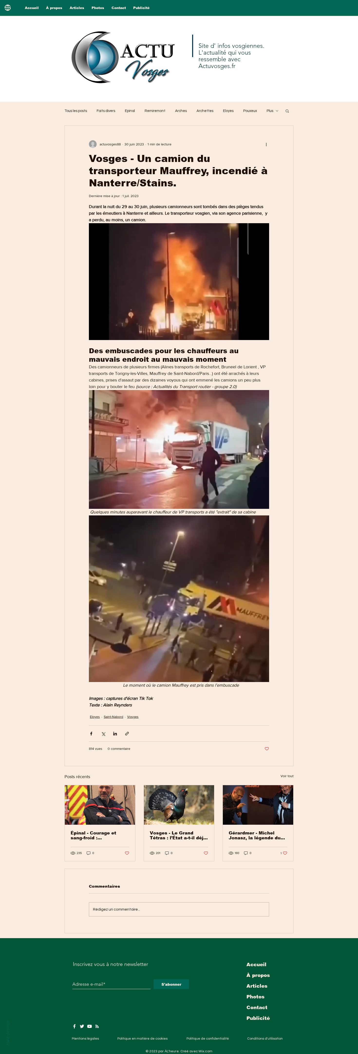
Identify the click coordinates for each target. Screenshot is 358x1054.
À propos (258, 975)
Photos (255, 996)
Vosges (133, 717)
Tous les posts (76, 111)
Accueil (256, 964)
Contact (256, 1007)
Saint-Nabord (113, 717)
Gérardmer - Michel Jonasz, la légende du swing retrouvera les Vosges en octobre (255, 835)
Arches (181, 111)
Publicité (258, 1018)
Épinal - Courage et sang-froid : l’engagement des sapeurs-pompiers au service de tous (96, 835)
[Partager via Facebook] (91, 733)
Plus (270, 111)
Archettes (205, 111)
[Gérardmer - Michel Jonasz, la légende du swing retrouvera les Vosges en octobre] (258, 805)
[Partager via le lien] (127, 733)
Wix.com (205, 1051)
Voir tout (287, 776)
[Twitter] (82, 1026)
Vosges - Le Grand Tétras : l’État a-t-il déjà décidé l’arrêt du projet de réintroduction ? (178, 835)
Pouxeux (250, 111)
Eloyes (228, 111)
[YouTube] (89, 1026)
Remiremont (155, 111)
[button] (287, 111)
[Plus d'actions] (266, 144)
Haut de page (7, 1033)
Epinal (130, 111)
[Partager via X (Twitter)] (103, 733)
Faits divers (106, 111)
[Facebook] (74, 1026)
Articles (256, 986)
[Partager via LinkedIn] (115, 733)
